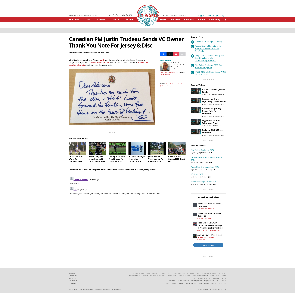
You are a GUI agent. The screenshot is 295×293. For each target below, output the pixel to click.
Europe (130, 19)
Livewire (102, 52)
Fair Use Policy (190, 273)
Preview (187, 275)
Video (108, 52)
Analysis (138, 275)
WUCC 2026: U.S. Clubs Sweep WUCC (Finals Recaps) (210, 73)
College (101, 19)
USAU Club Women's (219, 126)
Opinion (169, 275)
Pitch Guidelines (206, 273)
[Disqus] (127, 204)
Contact (148, 273)
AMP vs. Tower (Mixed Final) (213, 90)
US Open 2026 (197, 174)
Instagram (181, 283)
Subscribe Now (208, 245)
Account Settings (202, 280)
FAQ (217, 280)
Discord (173, 15)
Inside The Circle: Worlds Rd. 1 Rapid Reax (210, 214)
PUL (209, 278)
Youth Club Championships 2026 (205, 167)
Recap (206, 275)
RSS (225, 283)
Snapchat (206, 283)
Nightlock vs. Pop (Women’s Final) (211, 121)
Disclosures (155, 273)
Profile (194, 275)
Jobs (198, 273)
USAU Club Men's (218, 104)
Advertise (141, 273)
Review (212, 275)
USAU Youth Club (205, 170)
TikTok (200, 283)
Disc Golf (182, 15)
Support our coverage (208, 15)
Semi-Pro (74, 19)
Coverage (146, 275)
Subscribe (223, 280)
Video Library (222, 273)
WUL (213, 278)
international (177, 84)
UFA (205, 278)
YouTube (166, 283)
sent (102, 60)
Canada (169, 84)
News (163, 19)
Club (88, 19)
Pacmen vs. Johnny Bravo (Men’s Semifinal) (211, 111)
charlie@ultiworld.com (168, 72)
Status (214, 273)
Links (159, 275)
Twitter (187, 283)
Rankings (175, 19)
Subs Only (214, 19)
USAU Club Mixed (218, 94)
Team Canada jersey (99, 62)
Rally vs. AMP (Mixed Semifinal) (212, 131)
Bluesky (193, 283)
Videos (201, 19)
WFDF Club (204, 162)
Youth (115, 19)
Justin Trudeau (165, 86)
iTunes (220, 283)
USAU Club (204, 153)
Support (211, 280)
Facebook (173, 283)
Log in (223, 15)
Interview (153, 275)
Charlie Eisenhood (90, 52)
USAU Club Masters (205, 184)
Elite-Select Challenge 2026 (202, 150)
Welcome (172, 280)
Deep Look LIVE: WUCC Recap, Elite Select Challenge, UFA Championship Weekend (210, 58)
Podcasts (189, 19)
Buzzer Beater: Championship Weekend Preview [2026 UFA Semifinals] (208, 48)
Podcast (181, 275)
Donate (163, 273)
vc (172, 86)
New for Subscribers (183, 280)
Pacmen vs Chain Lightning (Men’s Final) (214, 100)
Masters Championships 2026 (203, 181)
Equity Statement (179, 273)
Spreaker (214, 283)
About (165, 15)
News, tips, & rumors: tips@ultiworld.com (83, 15)
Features (132, 275)
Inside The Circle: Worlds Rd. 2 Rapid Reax (210, 205)
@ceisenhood (165, 74)
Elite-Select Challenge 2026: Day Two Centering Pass (208, 66)
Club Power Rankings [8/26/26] (208, 41)
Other (175, 275)
